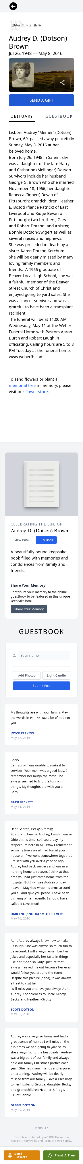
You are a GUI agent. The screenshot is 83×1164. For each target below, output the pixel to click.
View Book (21, 540)
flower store (36, 391)
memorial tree (22, 385)
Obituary (21, 116)
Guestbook (59, 116)
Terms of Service (53, 1141)
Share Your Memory (29, 609)
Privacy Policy (29, 1141)
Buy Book (46, 540)
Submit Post (41, 685)
